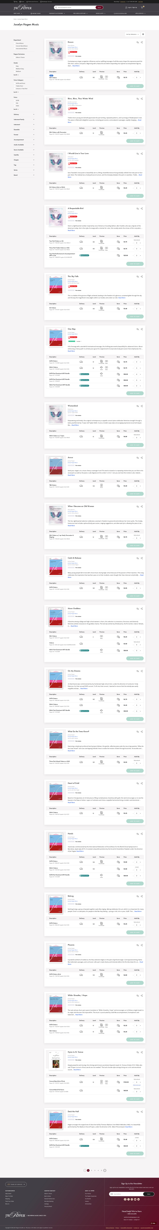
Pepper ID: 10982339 (54, 925)
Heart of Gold (73, 783)
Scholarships (88, 1204)
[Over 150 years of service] (16, 1184)
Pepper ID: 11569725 (54, 189)
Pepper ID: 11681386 (54, 79)
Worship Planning (48, 1201)
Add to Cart (135, 86)
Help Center (8, 1193)
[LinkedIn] (138, 1199)
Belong (71, 896)
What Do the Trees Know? (78, 731)
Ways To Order (9, 1196)
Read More (76, 66)
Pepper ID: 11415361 (54, 309)
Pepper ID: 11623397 (54, 1026)
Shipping (7, 1198)
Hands (70, 833)
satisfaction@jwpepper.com (132, 1217)
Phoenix (71, 945)
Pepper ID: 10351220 (54, 644)
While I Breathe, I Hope (77, 995)
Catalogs (46, 1204)
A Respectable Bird (75, 208)
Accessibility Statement (126, 1228)
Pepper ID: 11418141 (54, 1083)
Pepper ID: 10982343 (54, 1140)
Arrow (70, 457)
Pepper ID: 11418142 (54, 1091)
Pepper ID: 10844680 (54, 706)
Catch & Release (74, 558)
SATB (17, 100)
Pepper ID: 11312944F (54, 712)
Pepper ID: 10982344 (54, 700)
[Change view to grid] (143, 34)
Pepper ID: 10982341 (54, 863)
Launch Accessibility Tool (147, 1228)
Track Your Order (9, 1201)
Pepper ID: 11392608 (54, 369)
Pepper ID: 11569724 (54, 814)
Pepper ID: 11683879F (54, 257)
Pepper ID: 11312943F (54, 651)
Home (15, 19)
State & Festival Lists (49, 1198)
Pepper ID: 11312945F (54, 375)
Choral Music (20, 43)
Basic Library (47, 1196)
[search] (56, 7)
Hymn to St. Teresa (75, 1052)
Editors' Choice (20, 57)
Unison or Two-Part (21, 88)
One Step (72, 329)
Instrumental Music (21, 48)
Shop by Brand (48, 1206)
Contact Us (123, 1)
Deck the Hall (73, 1111)
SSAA (17, 106)
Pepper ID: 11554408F (54, 386)
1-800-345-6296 (131, 1214)
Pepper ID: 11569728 (54, 976)
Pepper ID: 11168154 (54, 487)
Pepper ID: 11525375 (54, 134)
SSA (17, 103)
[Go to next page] (104, 1170)
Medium (18, 71)
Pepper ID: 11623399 (54, 763)
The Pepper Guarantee (90, 1196)
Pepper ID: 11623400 (54, 437)
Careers (87, 1201)
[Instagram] (132, 1199)
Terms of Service (110, 1228)
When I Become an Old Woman (81, 506)
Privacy (117, 1228)
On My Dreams (74, 671)
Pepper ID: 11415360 (54, 589)
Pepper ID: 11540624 (54, 1032)
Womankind (73, 405)
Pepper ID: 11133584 (54, 363)
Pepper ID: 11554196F (54, 1147)
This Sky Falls (73, 276)
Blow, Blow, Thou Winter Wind (80, 98)
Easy (17, 66)
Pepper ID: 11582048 (54, 243)
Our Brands (88, 1198)
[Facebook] (125, 1199)
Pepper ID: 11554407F (54, 381)
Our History (88, 1193)
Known (70, 42)
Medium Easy (20, 69)
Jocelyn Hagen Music (73, 47)
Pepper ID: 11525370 (54, 249)
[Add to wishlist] (138, 42)
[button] (18, 13)
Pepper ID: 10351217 (54, 638)
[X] (128, 1199)
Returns (7, 1204)
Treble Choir (19, 86)
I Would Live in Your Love (78, 153)
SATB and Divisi (20, 83)
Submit (148, 1194)
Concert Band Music (22, 46)
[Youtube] (135, 1199)
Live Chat (140, 1)
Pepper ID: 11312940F (54, 876)
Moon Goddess (74, 608)
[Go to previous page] (84, 1170)
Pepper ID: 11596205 (54, 539)
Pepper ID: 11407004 (54, 870)
